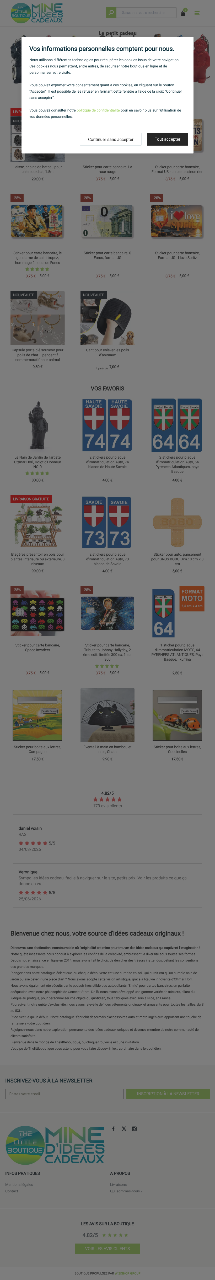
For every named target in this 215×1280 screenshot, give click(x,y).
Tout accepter (167, 139)
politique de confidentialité (98, 110)
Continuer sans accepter (110, 139)
